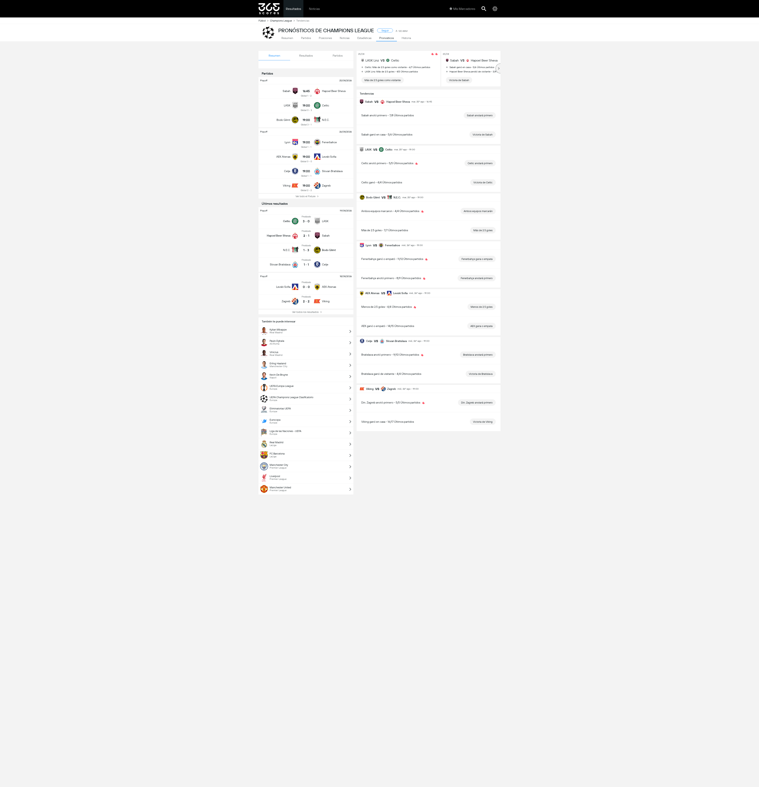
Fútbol (262, 20)
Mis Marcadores (464, 9)
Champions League (281, 20)
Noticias (314, 9)
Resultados (293, 9)
